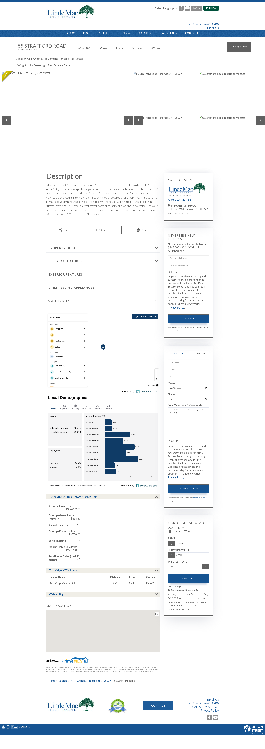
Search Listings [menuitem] (78, 33)
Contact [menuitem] (192, 33)
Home (51, 680)
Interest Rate (177, 561)
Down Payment (178, 550)
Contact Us (172, 213)
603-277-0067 (209, 707)
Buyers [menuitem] (124, 33)
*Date (171, 383)
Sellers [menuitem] (104, 33)
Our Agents (183, 213)
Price (171, 538)
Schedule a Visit (199, 354)
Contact (158, 705)
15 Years (193, 531)
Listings (62, 680)
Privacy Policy (176, 307)
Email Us (213, 28)
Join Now (211, 8)
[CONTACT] (239, 47)
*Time (171, 394)
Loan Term (176, 527)
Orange (81, 680)
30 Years (177, 531)
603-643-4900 (209, 24)
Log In (196, 8)
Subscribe (188, 319)
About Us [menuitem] (169, 33)
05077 (107, 680)
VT (72, 680)
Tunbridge (94, 680)
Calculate (188, 578)
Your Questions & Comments (185, 405)
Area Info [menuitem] (145, 33)
